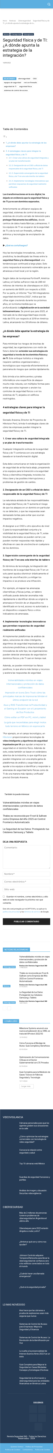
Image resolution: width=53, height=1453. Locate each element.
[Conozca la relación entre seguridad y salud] (10, 1154)
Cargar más (25, 1086)
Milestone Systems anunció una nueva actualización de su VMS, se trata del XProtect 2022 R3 (34, 1031)
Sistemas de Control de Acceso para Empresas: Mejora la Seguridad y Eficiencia (33, 1327)
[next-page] (9, 1008)
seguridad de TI (10, 86)
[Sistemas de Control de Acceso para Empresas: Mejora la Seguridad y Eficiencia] (10, 1328)
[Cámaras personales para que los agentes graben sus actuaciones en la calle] (10, 1127)
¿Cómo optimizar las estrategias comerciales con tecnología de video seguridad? (33, 1139)
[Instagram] (38, 1427)
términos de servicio (32, 912)
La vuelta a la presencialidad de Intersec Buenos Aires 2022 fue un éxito (34, 1354)
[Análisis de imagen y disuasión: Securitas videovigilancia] (10, 1194)
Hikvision (8, 737)
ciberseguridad (24, 78)
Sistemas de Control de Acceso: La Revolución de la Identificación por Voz (34, 1340)
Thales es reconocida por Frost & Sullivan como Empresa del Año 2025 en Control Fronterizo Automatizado (25, 819)
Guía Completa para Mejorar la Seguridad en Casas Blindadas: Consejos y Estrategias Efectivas (33, 1367)
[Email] (31, 70)
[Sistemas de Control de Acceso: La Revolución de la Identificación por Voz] (10, 1341)
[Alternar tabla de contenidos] (5, 137)
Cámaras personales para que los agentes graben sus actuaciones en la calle (34, 1126)
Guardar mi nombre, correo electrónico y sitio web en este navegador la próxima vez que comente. (25, 899)
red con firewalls (30, 82)
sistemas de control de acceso (16, 90)
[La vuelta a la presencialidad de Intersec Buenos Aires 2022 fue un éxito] (10, 1355)
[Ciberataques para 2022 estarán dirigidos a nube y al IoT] (10, 1232)
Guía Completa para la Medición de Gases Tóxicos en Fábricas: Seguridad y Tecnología (34, 1075)
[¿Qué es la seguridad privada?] (10, 1291)
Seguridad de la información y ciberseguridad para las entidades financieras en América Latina (34, 1381)
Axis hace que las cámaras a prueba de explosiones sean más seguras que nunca (34, 1313)
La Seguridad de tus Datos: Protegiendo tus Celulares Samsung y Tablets (31, 995)
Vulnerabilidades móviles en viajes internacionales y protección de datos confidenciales (25, 684)
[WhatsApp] (25, 70)
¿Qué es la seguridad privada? (32, 1287)
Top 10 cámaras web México (32, 1163)
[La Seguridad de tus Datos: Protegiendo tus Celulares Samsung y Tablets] (10, 996)
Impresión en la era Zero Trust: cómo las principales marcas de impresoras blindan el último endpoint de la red (25, 696)
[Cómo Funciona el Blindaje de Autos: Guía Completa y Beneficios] (10, 1047)
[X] (12, 70)
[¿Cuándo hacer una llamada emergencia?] (10, 1277)
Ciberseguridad (24, 21)
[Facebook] (5, 70)
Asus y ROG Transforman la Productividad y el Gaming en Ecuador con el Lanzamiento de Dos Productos (25, 709)
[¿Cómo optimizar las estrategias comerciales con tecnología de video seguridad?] (10, 1140)
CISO (35, 78)
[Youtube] (42, 1418)
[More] (38, 70)
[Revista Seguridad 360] (26, 4)
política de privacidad (11, 912)
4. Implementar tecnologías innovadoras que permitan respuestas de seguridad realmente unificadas (29, 184)
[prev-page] (4, 1008)
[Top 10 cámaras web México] (10, 1167)
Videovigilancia (28, 34)
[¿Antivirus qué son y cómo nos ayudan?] (10, 1245)
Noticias (12, 21)
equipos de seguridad (12, 82)
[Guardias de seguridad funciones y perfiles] (10, 1181)
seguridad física (25, 86)
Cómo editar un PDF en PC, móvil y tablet (25, 717)
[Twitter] (42, 1409)
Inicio (5, 21)
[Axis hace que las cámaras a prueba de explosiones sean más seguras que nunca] (10, 1314)
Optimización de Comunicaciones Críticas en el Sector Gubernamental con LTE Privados (34, 1060)
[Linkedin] (18, 70)
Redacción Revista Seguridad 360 (33, 966)
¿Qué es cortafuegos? (16, 245)
